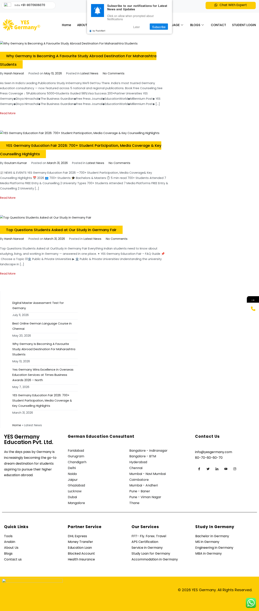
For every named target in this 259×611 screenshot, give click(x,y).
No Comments (113, 73)
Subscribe (159, 27)
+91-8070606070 (33, 5)
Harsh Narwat (14, 73)
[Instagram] (235, 469)
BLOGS (195, 25)
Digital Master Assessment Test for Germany (38, 305)
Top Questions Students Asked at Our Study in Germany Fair (61, 229)
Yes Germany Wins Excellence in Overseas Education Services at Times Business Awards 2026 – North (42, 375)
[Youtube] (226, 469)
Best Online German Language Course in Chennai (42, 326)
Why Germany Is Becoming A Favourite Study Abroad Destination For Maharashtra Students (43, 349)
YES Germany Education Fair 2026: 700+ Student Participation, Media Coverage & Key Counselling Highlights (42, 400)
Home (66, 25)
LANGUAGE (171, 25)
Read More (8, 113)
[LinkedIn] (217, 469)
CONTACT (218, 25)
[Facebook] (199, 469)
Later (136, 27)
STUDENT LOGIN (244, 25)
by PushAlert (99, 30)
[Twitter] (208, 469)
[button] (231, 5)
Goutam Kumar (15, 163)
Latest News (89, 73)
